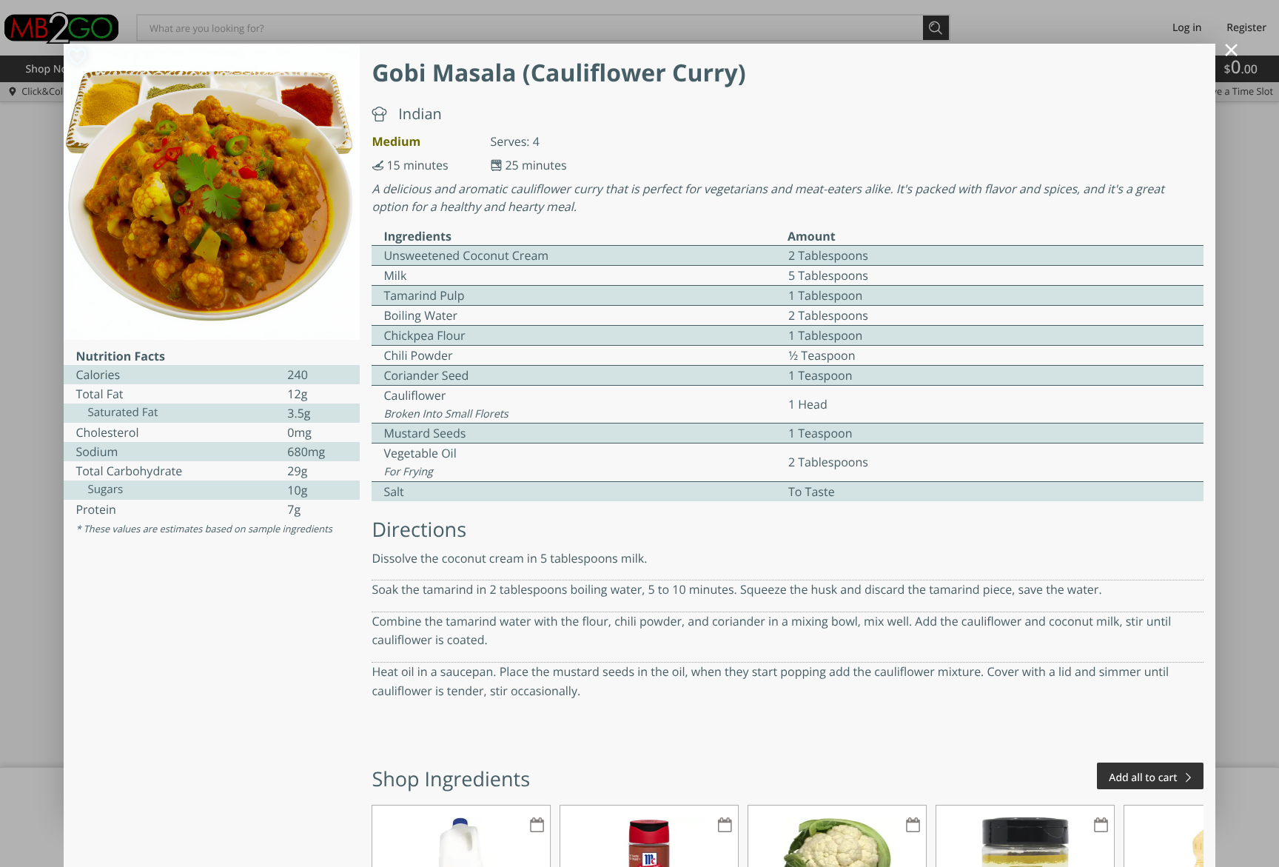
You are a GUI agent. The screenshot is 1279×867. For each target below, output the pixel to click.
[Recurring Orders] (536, 825)
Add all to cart (1143, 778)
